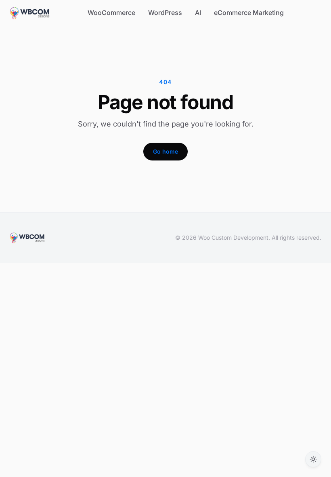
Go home (165, 151)
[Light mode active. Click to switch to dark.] (313, 459)
